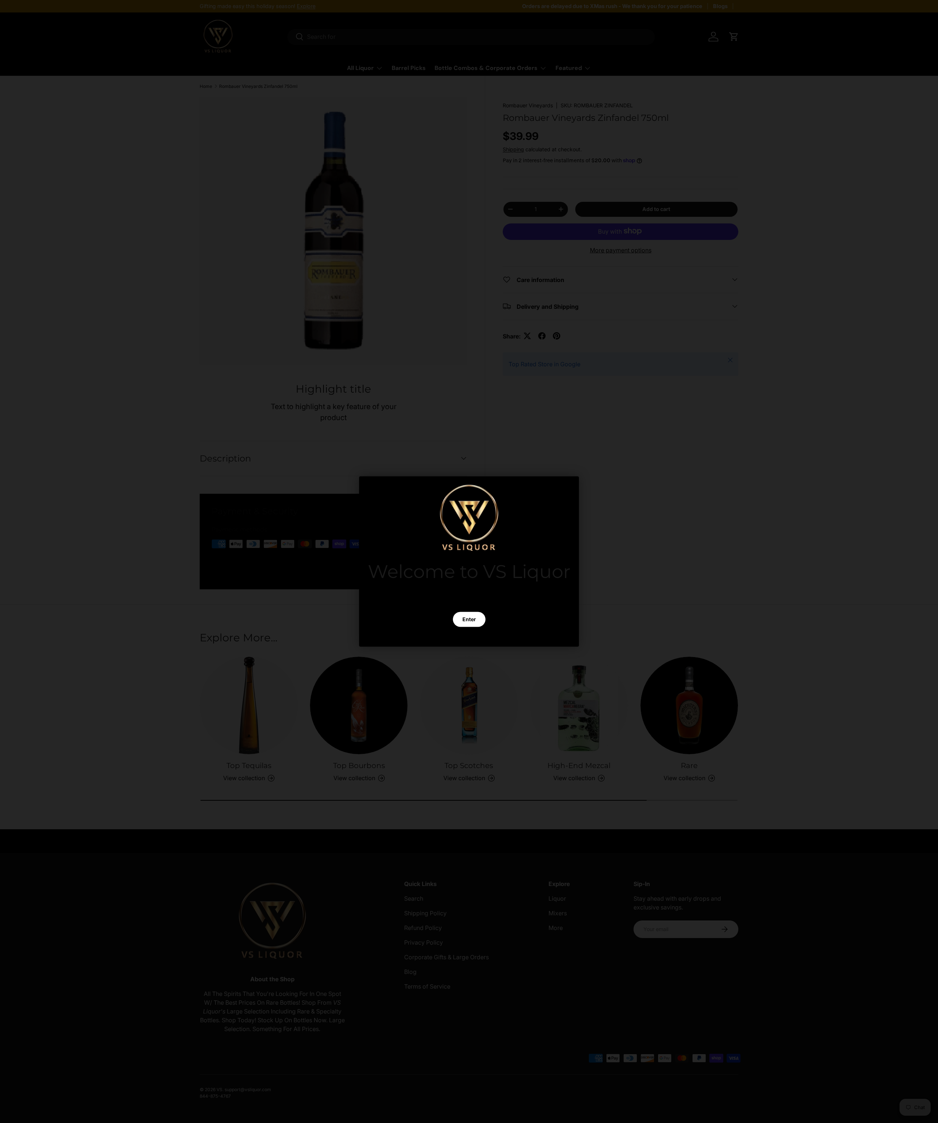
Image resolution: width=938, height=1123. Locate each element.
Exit (469, 636)
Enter (469, 619)
